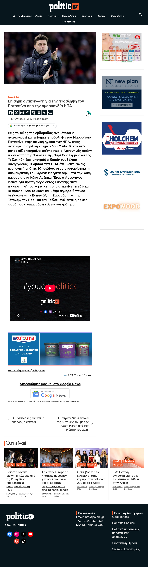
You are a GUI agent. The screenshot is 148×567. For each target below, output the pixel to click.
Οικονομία (87, 16)
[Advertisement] (50, 229)
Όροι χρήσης (120, 517)
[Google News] (50, 112)
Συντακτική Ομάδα (124, 543)
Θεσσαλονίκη (117, 16)
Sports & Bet (13, 97)
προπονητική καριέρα (60, 401)
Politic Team (40, 119)
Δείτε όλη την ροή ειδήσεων (26, 370)
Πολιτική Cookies (123, 523)
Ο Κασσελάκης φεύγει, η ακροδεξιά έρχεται (28, 420)
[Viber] (33, 112)
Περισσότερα (68, 22)
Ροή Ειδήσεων (25, 16)
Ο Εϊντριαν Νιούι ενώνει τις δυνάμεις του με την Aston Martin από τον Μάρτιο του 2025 (73, 424)
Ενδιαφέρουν (128, 461)
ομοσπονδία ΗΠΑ (33, 401)
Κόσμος (101, 16)
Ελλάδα (38, 16)
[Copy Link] (44, 112)
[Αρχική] (14, 16)
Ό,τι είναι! (21, 465)
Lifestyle (10, 465)
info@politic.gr (94, 517)
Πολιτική (52, 16)
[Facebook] (10, 112)
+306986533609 (92, 525)
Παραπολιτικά (69, 16)
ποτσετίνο (46, 401)
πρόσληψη (75, 401)
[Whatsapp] (27, 112)
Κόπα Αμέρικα (19, 401)
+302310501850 (92, 521)
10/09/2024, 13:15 (21, 119)
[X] (16, 112)
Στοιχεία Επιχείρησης (126, 549)
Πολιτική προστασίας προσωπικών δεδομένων (126, 533)
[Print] (38, 112)
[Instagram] (22, 112)
